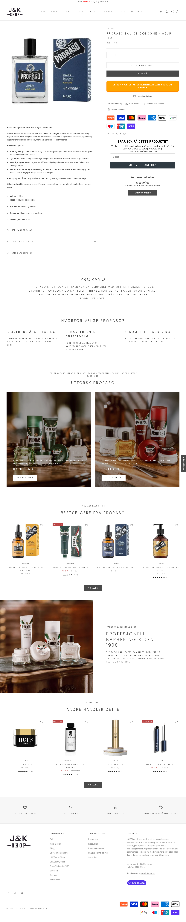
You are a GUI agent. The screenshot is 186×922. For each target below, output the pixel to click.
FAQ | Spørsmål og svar (98, 853)
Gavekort (54, 871)
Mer (123, 12)
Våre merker (138, 12)
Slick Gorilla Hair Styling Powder (70, 765)
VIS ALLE (93, 588)
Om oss (53, 875)
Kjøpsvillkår (93, 844)
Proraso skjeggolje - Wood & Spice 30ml (26, 568)
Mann (82, 12)
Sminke (55, 12)
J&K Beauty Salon (57, 862)
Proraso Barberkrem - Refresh (70, 567)
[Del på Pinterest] (121, 134)
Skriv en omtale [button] (143, 192)
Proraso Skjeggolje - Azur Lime (115, 567)
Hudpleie (69, 12)
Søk (51, 839)
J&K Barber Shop (57, 857)
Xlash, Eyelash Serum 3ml (160, 764)
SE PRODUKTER (25, 478)
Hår (43, 12)
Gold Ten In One (115, 764)
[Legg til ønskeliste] (41, 525)
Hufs (26, 761)
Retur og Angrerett (96, 848)
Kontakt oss (55, 880)
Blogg (52, 848)
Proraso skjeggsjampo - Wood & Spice (160, 568)
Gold (115, 761)
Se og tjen (92, 857)
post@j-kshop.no (148, 873)
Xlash (160, 761)
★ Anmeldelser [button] (184, 463)
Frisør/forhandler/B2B (59, 866)
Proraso (111, 28)
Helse (93, 12)
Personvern (93, 839)
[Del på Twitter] (117, 134)
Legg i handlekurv (143, 65)
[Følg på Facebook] (8, 893)
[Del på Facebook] (113, 134)
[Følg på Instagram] (15, 893)
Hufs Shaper (26, 764)
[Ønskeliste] (172, 11)
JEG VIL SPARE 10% (142, 165)
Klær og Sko (109, 12)
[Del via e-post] (124, 134)
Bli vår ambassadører (59, 853)
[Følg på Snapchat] (22, 893)
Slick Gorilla (70, 761)
